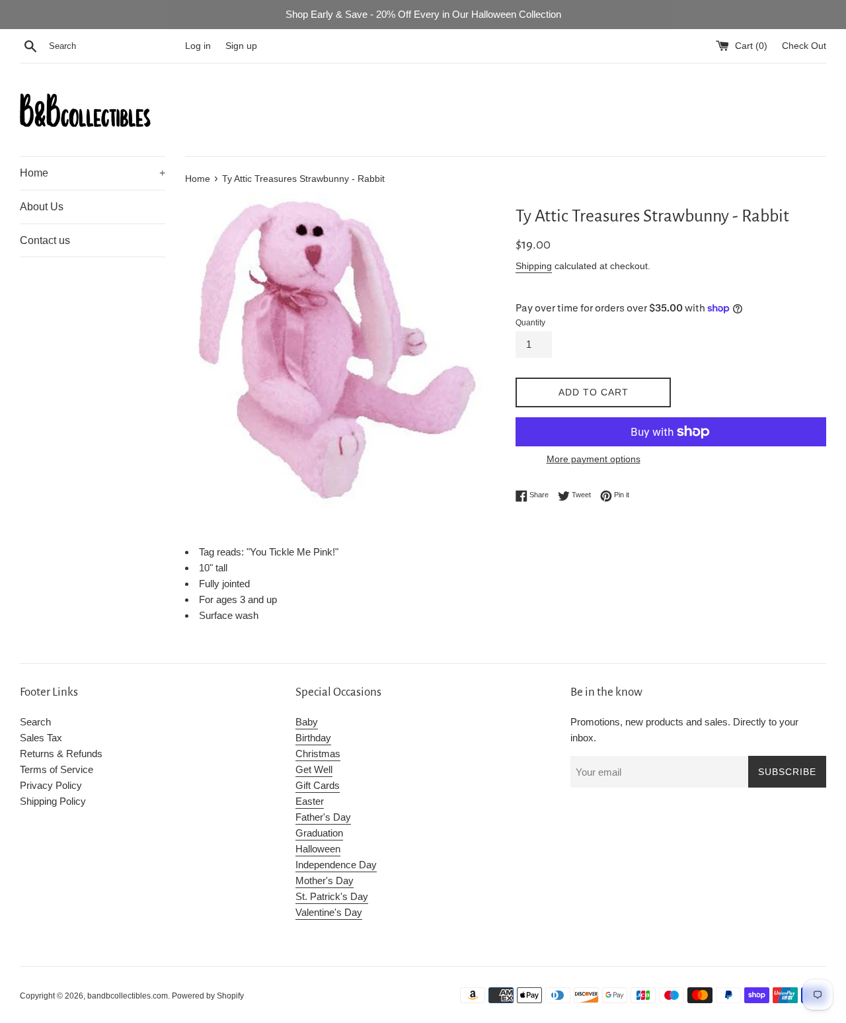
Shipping (534, 266)
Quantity (530, 322)
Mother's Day (324, 880)
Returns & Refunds (61, 753)
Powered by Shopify (208, 996)
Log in (198, 46)
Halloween (317, 848)
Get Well (313, 769)
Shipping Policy (53, 801)
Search (35, 721)
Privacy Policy (51, 785)
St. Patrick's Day (331, 896)
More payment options (593, 459)
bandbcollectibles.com (127, 996)
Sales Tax (41, 737)
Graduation (319, 833)
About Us (41, 206)
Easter (309, 801)
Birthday (313, 737)
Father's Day (323, 817)
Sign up (241, 46)
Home (92, 173)
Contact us (45, 240)
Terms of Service (56, 769)
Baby (306, 721)
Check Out (804, 46)
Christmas (317, 753)
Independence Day (336, 864)
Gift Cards (317, 785)
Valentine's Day (328, 912)
